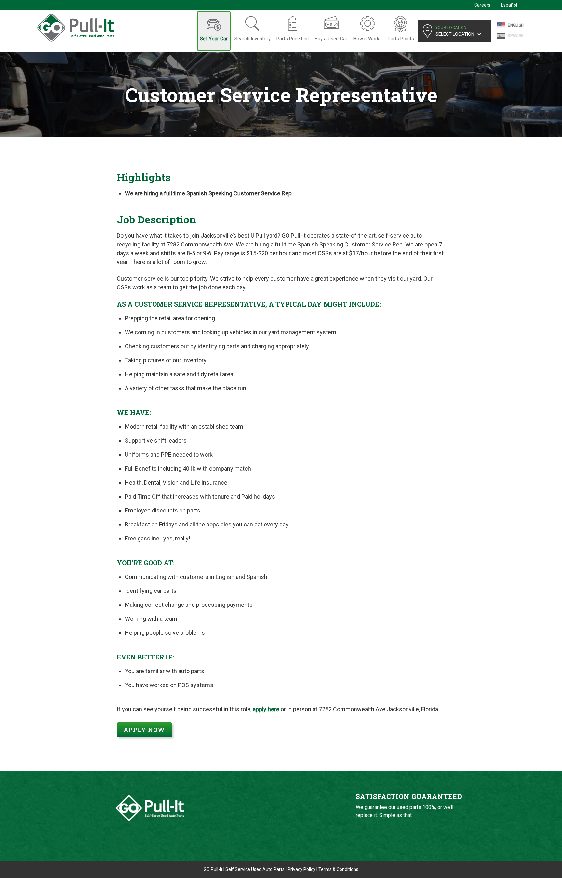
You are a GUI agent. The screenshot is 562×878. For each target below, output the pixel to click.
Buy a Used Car (331, 39)
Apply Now (144, 730)
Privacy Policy (301, 869)
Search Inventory (252, 39)
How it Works (367, 39)
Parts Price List (292, 39)
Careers (482, 4)
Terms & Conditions (338, 869)
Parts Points (401, 39)
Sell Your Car (214, 39)
